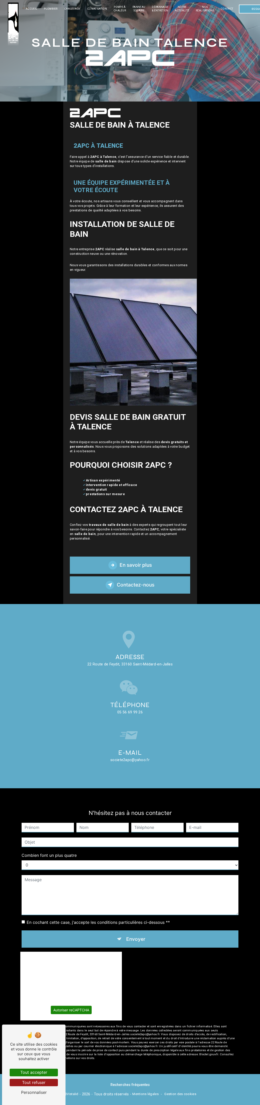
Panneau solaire (139, 9)
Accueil (31, 8)
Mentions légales (145, 1094)
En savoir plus (136, 565)
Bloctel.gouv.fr (208, 1054)
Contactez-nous (135, 585)
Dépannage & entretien (160, 9)
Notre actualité (182, 9)
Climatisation (97, 8)
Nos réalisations (205, 9)
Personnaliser (34, 1092)
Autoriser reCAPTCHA (71, 1010)
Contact (227, 8)
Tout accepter (33, 1072)
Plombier (51, 8)
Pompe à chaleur (119, 9)
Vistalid (72, 1094)
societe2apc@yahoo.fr (130, 760)
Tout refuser (33, 1082)
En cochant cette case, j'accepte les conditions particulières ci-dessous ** (98, 922)
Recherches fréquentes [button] (130, 1085)
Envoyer (135, 939)
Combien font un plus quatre (49, 855)
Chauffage (72, 8)
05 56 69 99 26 (130, 712)
